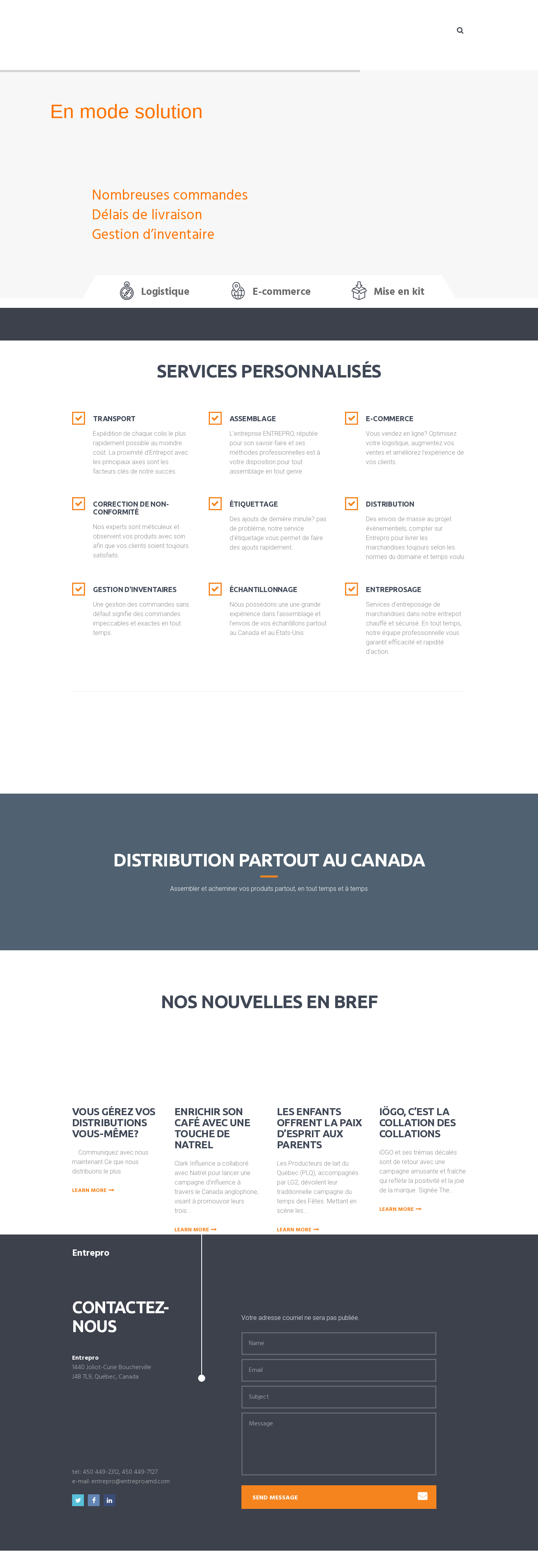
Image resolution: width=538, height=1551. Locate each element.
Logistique (165, 292)
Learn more (89, 1191)
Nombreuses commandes (170, 196)
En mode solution (126, 111)
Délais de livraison (147, 215)
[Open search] (460, 30)
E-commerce (281, 292)
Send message (275, 1498)
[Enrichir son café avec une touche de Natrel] (229, 1058)
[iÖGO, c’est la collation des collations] (434, 1058)
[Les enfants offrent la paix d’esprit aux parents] (331, 1058)
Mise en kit (399, 292)
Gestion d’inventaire (153, 235)
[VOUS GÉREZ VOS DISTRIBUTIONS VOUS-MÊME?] (126, 1058)
